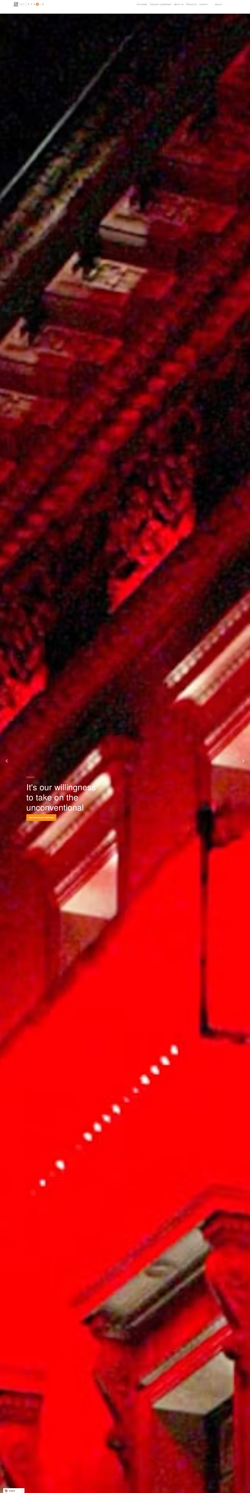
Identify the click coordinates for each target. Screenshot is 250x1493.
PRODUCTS (191, 4)
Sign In (218, 4)
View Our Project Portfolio (41, 822)
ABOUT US (178, 4)
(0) (235, 4)
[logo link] (29, 4)
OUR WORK (142, 4)
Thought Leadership (160, 4)
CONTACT (203, 4)
